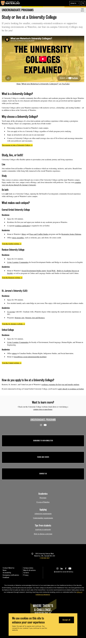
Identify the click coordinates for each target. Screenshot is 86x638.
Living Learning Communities (18, 262)
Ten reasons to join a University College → (17, 145)
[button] (75, 3)
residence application (22, 225)
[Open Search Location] (83, 3)
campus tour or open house (42, 409)
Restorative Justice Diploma (71, 234)
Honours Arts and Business (35, 317)
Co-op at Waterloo (43, 502)
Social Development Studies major (34, 270)
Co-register (11, 311)
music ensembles (18, 237)
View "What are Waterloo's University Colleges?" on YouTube (43, 84)
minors (14, 353)
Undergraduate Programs (43, 419)
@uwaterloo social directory (63, 572)
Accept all (66, 620)
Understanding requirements (43, 518)
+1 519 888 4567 (44, 558)
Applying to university (43, 529)
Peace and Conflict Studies (38, 234)
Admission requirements (43, 513)
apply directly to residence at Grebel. (71, 389)
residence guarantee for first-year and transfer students (60, 384)
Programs (43, 497)
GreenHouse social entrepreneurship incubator (30, 356)
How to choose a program (43, 534)
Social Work (51, 270)
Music (24, 234)
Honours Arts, (20, 317)
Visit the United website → (11, 363)
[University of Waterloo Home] (10, 3)
